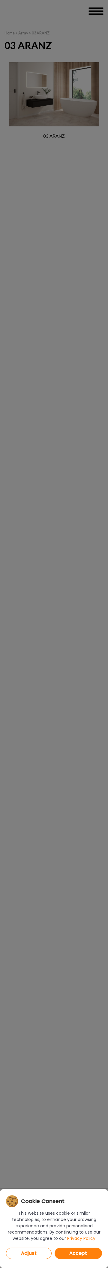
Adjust (29, 1253)
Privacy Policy (81, 1238)
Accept (78, 1253)
